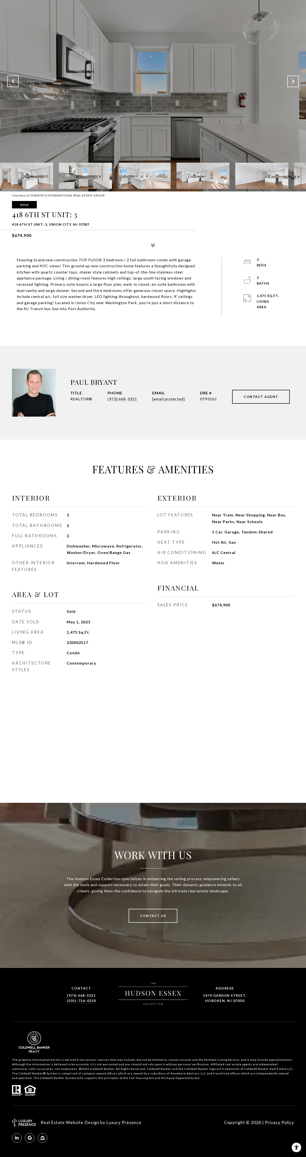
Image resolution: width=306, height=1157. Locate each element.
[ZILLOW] (42, 1138)
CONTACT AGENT (261, 397)
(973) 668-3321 (122, 399)
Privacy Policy (279, 1122)
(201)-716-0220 (81, 1001)
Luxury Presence (124, 1122)
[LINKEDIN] (17, 1138)
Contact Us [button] (153, 916)
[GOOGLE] (29, 1138)
